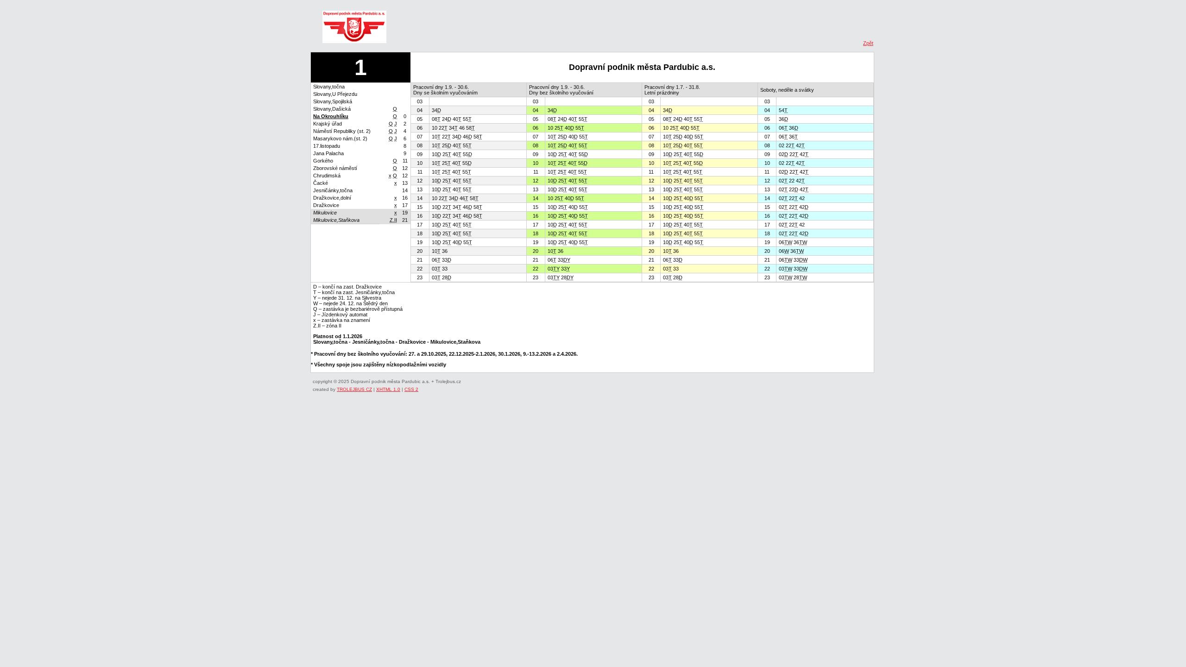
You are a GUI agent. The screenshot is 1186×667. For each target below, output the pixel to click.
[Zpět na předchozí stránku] (354, 29)
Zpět (868, 43)
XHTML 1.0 (388, 389)
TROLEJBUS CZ (354, 389)
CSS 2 (411, 389)
